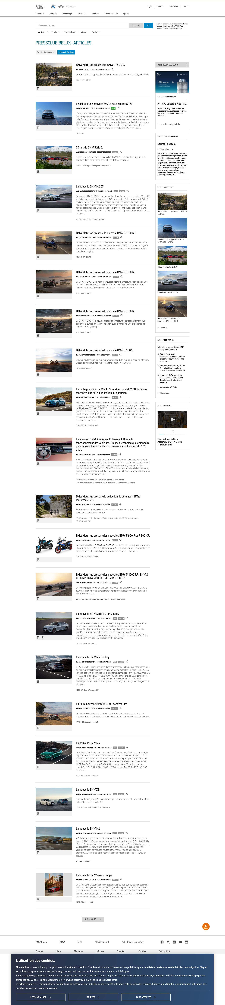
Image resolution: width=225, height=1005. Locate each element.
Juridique (100, 951)
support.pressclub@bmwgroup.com (171, 28)
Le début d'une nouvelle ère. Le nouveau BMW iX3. (104, 104)
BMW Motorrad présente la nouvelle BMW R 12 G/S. (105, 350)
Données (121, 951)
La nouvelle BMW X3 (87, 789)
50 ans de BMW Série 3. (89, 147)
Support (39, 951)
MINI (80, 942)
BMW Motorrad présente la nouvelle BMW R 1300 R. (105, 311)
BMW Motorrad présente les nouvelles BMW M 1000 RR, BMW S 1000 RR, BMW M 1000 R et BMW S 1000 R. (112, 576)
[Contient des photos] (38, 88)
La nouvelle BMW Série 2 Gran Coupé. (97, 614)
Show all (163, 327)
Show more (164, 393)
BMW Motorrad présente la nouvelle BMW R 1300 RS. (106, 272)
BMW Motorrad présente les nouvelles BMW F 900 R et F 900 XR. (113, 535)
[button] (172, 419)
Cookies (142, 951)
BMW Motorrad (102, 942)
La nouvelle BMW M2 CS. (90, 186)
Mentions (78, 951)
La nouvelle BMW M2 (88, 828)
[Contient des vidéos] (43, 637)
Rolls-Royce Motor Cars (132, 942)
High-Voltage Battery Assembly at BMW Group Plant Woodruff (170, 442)
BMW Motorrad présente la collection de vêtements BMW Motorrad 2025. (108, 498)
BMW (62, 942)
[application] (172, 419)
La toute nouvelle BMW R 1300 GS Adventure (101, 704)
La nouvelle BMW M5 (88, 743)
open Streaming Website (170, 124)
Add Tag (136, 25)
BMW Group (41, 942)
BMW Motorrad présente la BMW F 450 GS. (100, 65)
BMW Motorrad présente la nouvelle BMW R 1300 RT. (106, 233)
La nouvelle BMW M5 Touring (92, 657)
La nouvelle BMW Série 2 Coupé (94, 875)
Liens (58, 951)
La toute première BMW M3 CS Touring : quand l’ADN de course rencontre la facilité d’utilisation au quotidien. (111, 391)
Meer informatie (166, 149)
